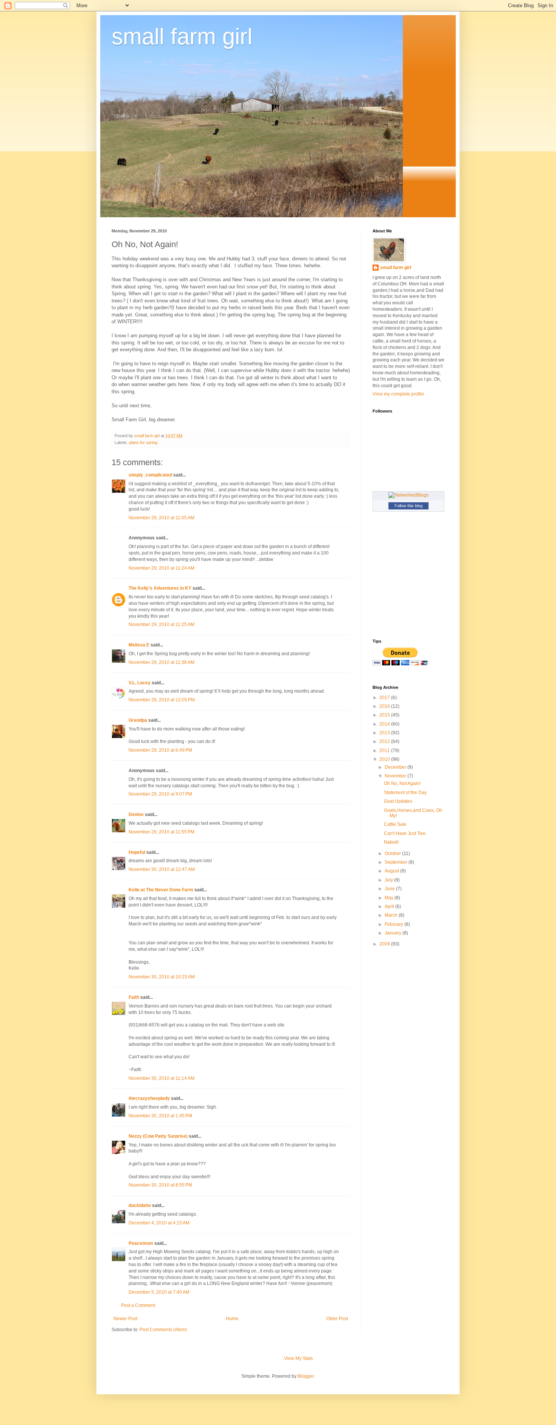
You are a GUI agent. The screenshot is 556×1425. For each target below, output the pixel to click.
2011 (385, 750)
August (392, 871)
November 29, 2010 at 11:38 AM (161, 662)
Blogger (306, 1376)
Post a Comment (138, 1305)
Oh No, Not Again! (402, 783)
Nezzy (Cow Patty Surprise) (158, 1136)
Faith (134, 997)
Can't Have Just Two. (405, 833)
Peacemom (141, 1243)
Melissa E (139, 645)
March (392, 915)
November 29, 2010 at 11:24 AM (161, 568)
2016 (385, 706)
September (396, 862)
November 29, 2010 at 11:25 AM (161, 624)
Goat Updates (398, 801)
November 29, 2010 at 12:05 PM (162, 699)
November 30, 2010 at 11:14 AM (161, 1078)
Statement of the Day (405, 792)
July (389, 880)
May (389, 897)
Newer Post (125, 1318)
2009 (385, 944)
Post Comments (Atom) (163, 1329)
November (396, 776)
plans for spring (143, 442)
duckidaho (140, 1205)
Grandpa (138, 720)
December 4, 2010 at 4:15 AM (159, 1223)
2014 (385, 724)
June (390, 888)
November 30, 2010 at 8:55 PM (160, 1185)
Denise (136, 814)
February (394, 924)
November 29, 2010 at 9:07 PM (160, 794)
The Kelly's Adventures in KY (160, 588)
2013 (385, 732)
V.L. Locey (140, 682)
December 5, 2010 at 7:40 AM (159, 1292)
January (393, 933)
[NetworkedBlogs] (408, 495)
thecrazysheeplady (149, 1098)
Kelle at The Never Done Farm (161, 889)
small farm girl (182, 36)
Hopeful (137, 852)
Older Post (337, 1318)
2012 (385, 741)
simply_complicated (150, 475)
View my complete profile (398, 394)
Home (232, 1318)
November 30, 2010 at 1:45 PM (160, 1115)
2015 (385, 715)
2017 (385, 697)
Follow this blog (408, 505)
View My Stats (298, 1358)
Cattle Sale (395, 824)
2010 (385, 759)
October (393, 853)
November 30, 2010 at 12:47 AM (162, 869)
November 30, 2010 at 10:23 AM (162, 977)
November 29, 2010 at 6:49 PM (160, 750)
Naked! (391, 842)
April (390, 906)
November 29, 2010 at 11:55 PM (161, 832)
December (396, 767)
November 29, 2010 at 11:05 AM (161, 517)
